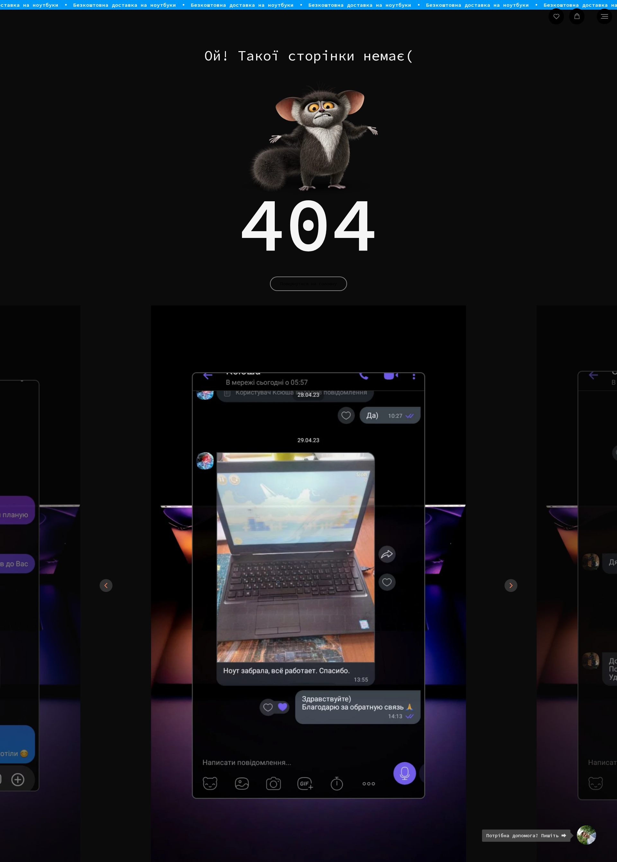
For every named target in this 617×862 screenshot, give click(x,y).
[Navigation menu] (604, 16)
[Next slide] (511, 585)
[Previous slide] (106, 585)
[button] (556, 16)
